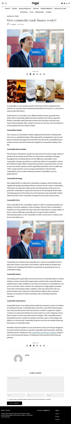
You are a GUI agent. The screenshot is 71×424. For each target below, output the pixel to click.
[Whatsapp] (40, 74)
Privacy (57, 416)
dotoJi (27, 355)
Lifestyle (36, 8)
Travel (31, 12)
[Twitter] (64, 3)
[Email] (44, 74)
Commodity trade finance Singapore (44, 332)
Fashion (14, 8)
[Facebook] (62, 3)
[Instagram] (67, 3)
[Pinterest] (69, 3)
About (57, 414)
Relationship (40, 12)
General (7, 8)
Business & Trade (60, 8)
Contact (57, 419)
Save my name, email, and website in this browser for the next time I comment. (30, 399)
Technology (23, 12)
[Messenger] (30, 74)
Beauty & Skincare (25, 8)
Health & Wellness (46, 8)
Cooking (48, 12)
